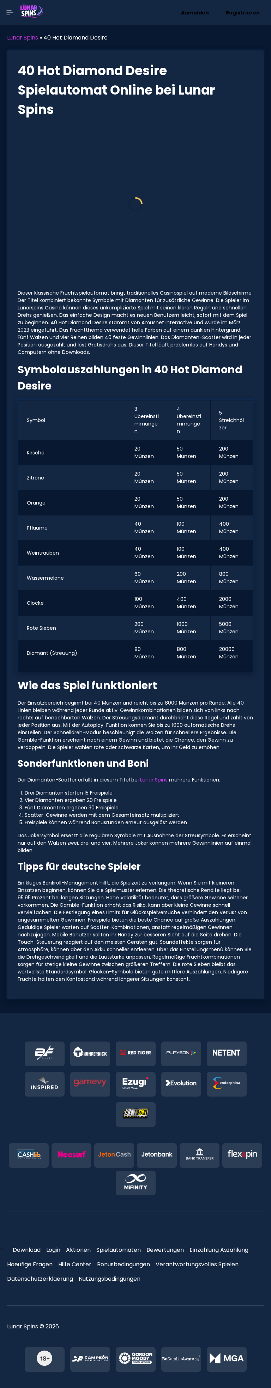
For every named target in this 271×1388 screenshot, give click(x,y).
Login (53, 1250)
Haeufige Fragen (30, 1264)
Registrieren (243, 12)
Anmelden (195, 12)
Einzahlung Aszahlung (218, 1250)
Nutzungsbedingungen (109, 1279)
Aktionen (78, 1250)
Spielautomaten (118, 1250)
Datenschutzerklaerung (40, 1279)
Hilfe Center (74, 1264)
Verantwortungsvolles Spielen (197, 1264)
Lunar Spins (22, 38)
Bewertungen (165, 1250)
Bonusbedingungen (123, 1264)
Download (27, 1250)
